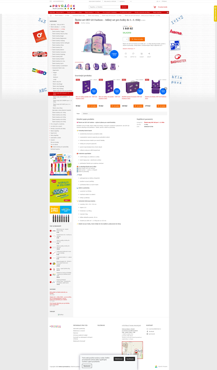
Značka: (85, 23)
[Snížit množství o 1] (129, 40)
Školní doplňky (55, 131)
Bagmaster (56, 70)
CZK (157, 1)
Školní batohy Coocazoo (59, 52)
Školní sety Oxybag (58, 88)
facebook (151, 331)
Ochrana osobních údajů (80, 335)
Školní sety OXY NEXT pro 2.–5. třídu (62, 104)
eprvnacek (152, 334)
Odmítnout (119, 359)
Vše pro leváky (55, 142)
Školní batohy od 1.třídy (59, 112)
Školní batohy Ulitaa (58, 45)
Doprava (122, 1)
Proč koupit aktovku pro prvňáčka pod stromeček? (59, 304)
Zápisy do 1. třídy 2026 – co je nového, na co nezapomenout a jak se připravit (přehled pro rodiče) (61, 298)
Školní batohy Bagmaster (59, 38)
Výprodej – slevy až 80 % (57, 24)
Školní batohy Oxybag (58, 40)
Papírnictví (54, 133)
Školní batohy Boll (57, 56)
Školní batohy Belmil (58, 49)
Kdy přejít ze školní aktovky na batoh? (58, 292)
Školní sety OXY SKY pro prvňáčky (62, 91)
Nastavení (86, 366)
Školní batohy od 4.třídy (59, 119)
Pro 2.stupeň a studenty (57, 124)
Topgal (55, 72)
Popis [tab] (78, 113)
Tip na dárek (54, 144)
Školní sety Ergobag (58, 86)
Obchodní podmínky (95, 1)
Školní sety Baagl (57, 84)
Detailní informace (128, 48)
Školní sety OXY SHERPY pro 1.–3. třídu (62, 101)
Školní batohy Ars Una (58, 61)
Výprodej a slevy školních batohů (61, 110)
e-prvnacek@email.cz (155, 329)
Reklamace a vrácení (110, 1)
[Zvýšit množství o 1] (129, 38)
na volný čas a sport (56, 126)
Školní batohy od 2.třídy (59, 115)
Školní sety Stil (57, 81)
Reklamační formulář (79, 341)
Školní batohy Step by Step (60, 33)
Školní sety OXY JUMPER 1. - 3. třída (61, 97)
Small (54, 75)
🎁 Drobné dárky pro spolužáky (59, 147)
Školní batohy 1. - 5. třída (58, 29)
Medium (55, 77)
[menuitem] (56, 12)
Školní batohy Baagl (58, 36)
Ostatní (53, 140)
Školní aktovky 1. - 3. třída (58, 27)
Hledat (124, 7)
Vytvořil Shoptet (162, 366)
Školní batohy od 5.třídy (59, 121)
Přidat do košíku (138, 39)
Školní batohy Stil (57, 47)
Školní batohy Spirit (57, 63)
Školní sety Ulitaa (57, 108)
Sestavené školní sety (58, 68)
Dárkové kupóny (55, 149)
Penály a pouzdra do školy (58, 128)
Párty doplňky (54, 135)
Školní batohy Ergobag (58, 54)
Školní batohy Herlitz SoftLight (60, 43)
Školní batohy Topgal (58, 31)
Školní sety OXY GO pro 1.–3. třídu (61, 93)
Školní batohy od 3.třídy (59, 117)
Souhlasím (130, 359)
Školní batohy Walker (58, 59)
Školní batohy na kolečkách (60, 65)
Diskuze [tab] (85, 113)
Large (54, 79)
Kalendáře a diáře (56, 137)
